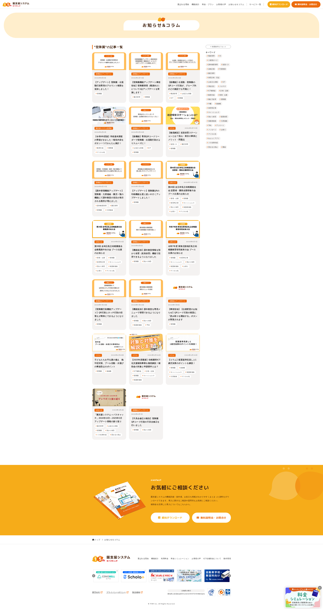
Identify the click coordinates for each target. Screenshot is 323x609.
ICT (224, 82)
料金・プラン (208, 4)
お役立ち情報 (213, 82)
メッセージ (212, 130)
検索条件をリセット (219, 47)
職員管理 (211, 56)
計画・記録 (224, 91)
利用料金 (164, 559)
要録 (224, 147)
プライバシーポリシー (116, 592)
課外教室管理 (213, 64)
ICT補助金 (212, 91)
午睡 (209, 104)
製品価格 (136, 592)
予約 (209, 125)
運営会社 (96, 592)
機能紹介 (195, 4)
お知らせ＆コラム (236, 4)
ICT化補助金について (212, 559)
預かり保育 (212, 117)
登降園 (223, 99)
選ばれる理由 (183, 4)
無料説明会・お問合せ (307, 4)
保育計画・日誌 (213, 77)
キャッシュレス (213, 112)
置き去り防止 (213, 147)
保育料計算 (212, 108)
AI (220, 56)
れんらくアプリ (213, 138)
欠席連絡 (224, 121)
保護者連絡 (212, 121)
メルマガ (222, 86)
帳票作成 (211, 95)
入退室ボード (213, 60)
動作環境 (227, 559)
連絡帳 (218, 104)
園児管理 (211, 73)
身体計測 (211, 69)
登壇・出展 (223, 95)
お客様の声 (221, 4)
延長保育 (224, 117)
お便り (223, 130)
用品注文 (211, 86)
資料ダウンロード (280, 4)
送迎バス (226, 64)
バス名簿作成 (213, 143)
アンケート (220, 125)
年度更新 (222, 69)
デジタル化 (212, 134)
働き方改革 (212, 99)
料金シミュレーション (180, 559)
